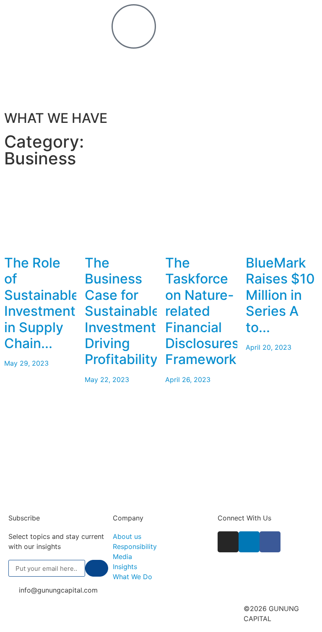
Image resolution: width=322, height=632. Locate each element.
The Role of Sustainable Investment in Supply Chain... (41, 303)
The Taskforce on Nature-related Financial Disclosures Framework (202, 311)
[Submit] (96, 568)
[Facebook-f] (270, 541)
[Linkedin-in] (249, 541)
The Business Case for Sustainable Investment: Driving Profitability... (127, 311)
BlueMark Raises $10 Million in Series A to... (280, 295)
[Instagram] (228, 541)
